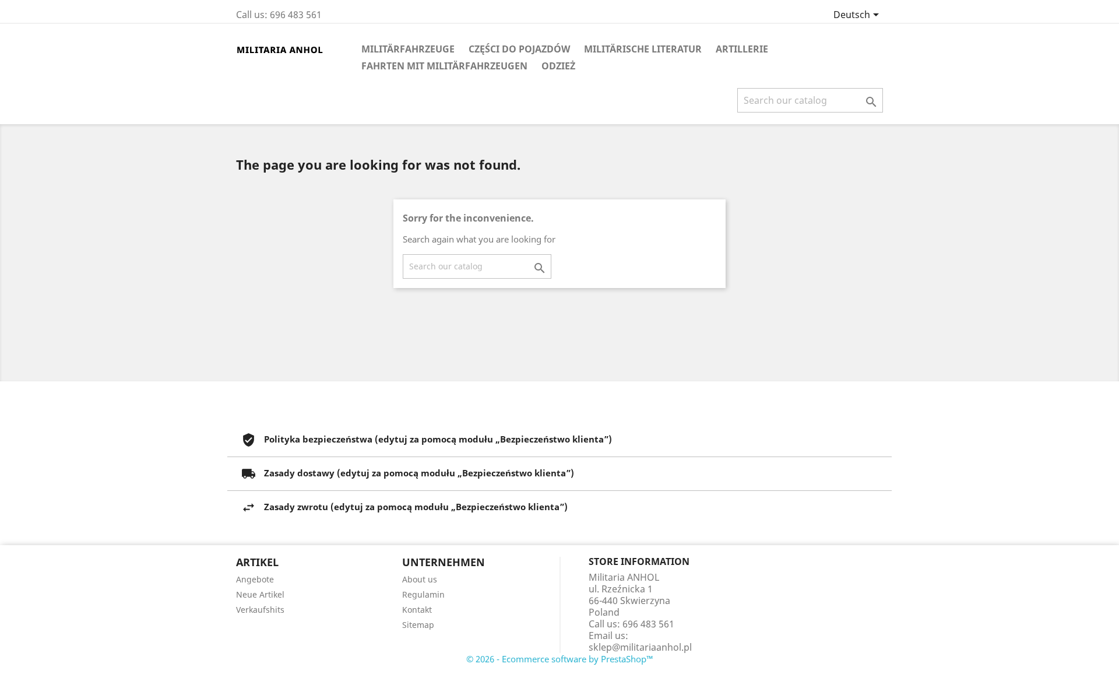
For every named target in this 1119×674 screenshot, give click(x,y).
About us (419, 579)
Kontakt (417, 609)
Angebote (255, 579)
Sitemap (418, 624)
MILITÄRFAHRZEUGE (408, 49)
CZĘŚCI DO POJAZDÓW (519, 49)
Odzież (558, 65)
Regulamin (423, 594)
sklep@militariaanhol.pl (640, 647)
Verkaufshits (260, 609)
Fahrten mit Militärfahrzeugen (444, 65)
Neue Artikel (260, 594)
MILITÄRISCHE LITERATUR (643, 49)
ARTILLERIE (742, 49)
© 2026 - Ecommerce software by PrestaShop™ (559, 659)
